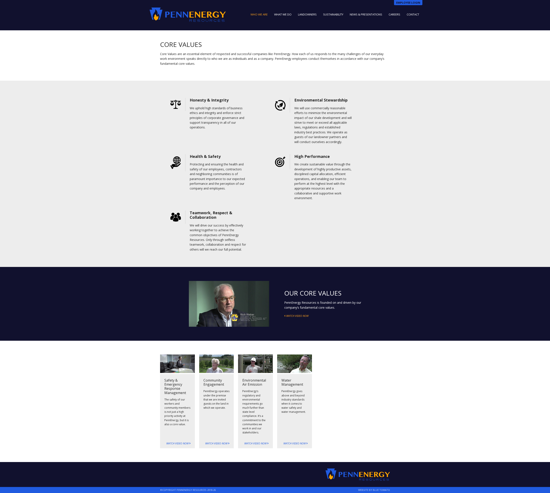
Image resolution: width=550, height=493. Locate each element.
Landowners (307, 14)
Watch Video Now (177, 443)
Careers (394, 14)
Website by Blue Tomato (374, 489)
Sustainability (333, 14)
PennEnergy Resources (188, 15)
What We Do (283, 14)
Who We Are (259, 14)
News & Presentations (366, 14)
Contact (413, 14)
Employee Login (408, 3)
